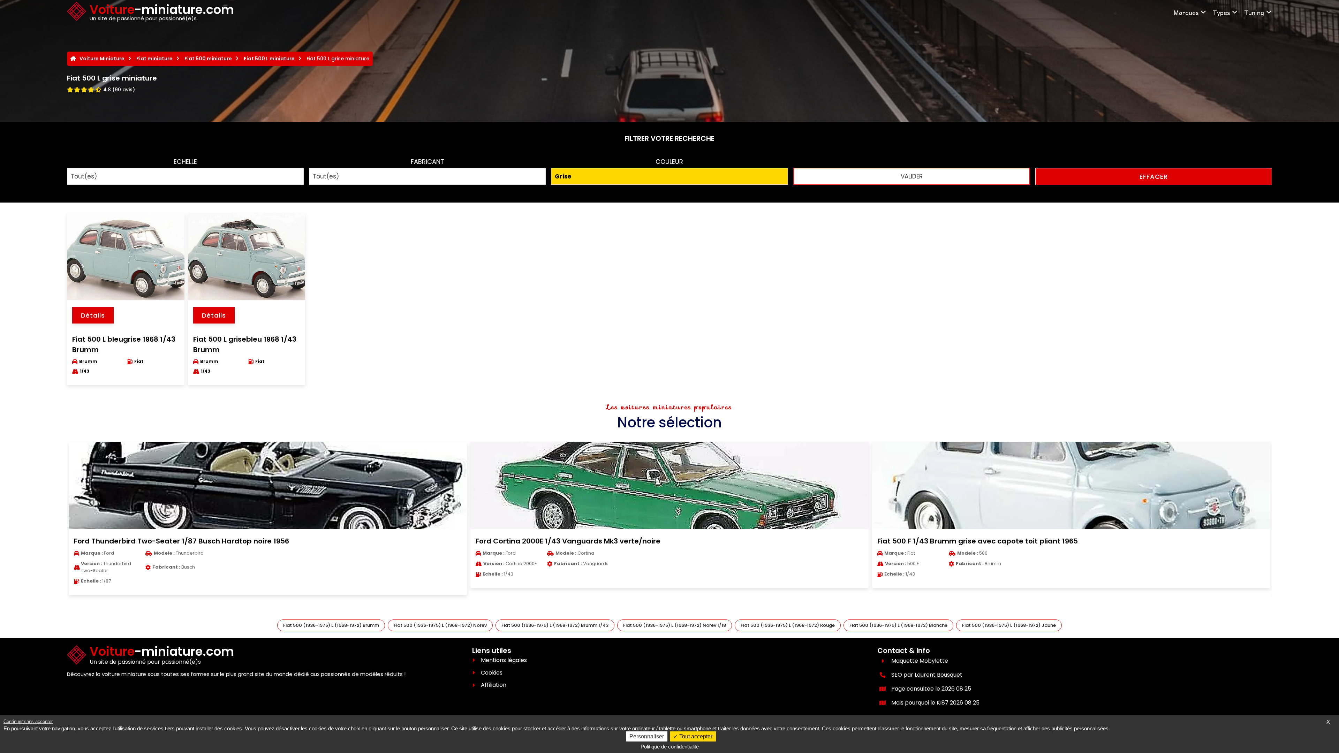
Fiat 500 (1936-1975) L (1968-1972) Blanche (898, 625)
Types (1221, 12)
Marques (1185, 12)
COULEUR (669, 161)
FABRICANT (427, 161)
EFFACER (1154, 176)
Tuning (1254, 12)
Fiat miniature (154, 58)
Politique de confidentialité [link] (670, 747)
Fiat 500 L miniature (269, 58)
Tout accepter (695, 736)
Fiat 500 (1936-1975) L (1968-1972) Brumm (331, 625)
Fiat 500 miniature (208, 58)
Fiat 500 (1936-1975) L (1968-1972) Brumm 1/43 (554, 625)
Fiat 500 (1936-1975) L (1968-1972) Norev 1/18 (674, 625)
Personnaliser (646, 736)
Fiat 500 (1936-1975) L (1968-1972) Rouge (788, 625)
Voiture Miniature (102, 58)
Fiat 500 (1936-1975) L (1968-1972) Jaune (1009, 625)
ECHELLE (185, 161)
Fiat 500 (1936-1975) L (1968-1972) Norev (440, 625)
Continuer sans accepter (28, 721)
